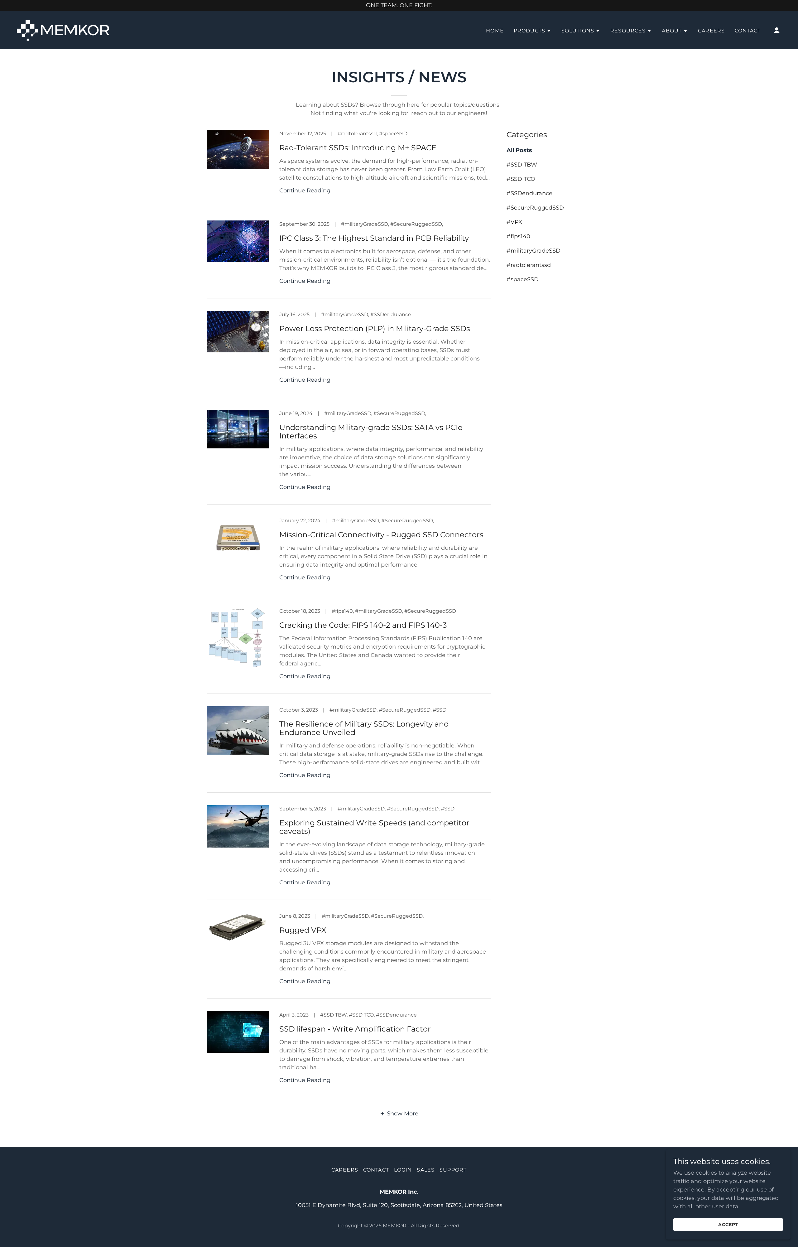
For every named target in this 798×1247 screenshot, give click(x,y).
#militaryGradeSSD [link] (533, 250)
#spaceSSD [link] (523, 279)
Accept (728, 1224)
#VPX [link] (514, 222)
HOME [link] (495, 31)
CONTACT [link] (748, 31)
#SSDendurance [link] (529, 193)
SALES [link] (426, 1170)
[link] (64, 29)
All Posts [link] (519, 150)
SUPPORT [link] (453, 1170)
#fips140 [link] (518, 236)
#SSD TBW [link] (522, 164)
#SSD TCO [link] (521, 179)
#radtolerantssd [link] (529, 265)
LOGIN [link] (403, 1170)
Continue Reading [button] (304, 190)
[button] (532, 31)
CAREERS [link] (711, 31)
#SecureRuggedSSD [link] (535, 207)
